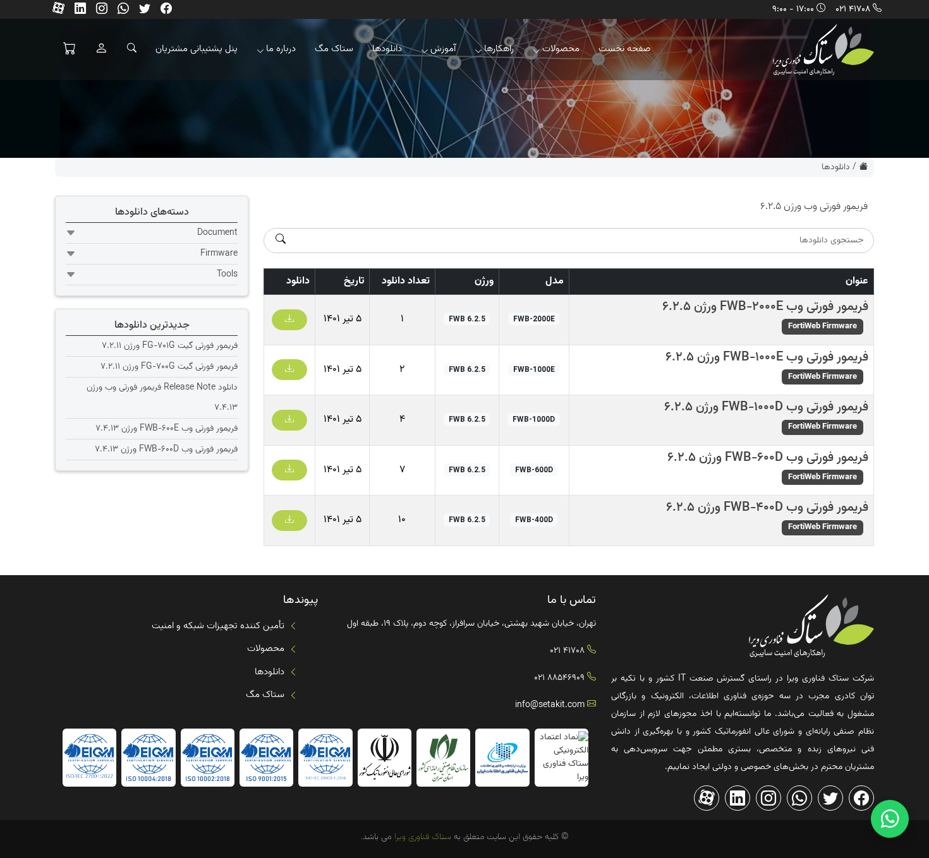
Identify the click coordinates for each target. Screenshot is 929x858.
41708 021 (852, 9)
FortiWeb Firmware (822, 326)
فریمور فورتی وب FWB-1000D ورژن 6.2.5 (766, 407)
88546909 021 (559, 678)
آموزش (443, 49)
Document (217, 233)
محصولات (561, 49)
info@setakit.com (550, 705)
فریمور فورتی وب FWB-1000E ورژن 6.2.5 (766, 357)
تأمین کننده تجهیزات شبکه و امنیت (218, 626)
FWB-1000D (534, 419)
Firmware (219, 254)
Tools (227, 275)
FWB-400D (534, 519)
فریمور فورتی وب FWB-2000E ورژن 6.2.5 (765, 307)
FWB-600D (534, 469)
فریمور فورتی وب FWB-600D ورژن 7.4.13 (166, 449)
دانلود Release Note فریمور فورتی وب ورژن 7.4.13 (162, 398)
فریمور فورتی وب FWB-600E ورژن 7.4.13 (166, 429)
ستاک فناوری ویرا (421, 837)
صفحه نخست (624, 49)
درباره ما (281, 49)
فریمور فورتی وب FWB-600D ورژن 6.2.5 (767, 458)
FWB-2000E (534, 318)
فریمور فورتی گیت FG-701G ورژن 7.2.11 (170, 346)
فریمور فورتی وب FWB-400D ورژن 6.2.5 (767, 508)
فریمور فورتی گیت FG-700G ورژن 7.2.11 (169, 367)
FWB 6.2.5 (467, 318)
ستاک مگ (334, 49)
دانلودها (387, 49)
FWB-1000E (534, 369)
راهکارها (499, 49)
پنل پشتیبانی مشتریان (196, 49)
